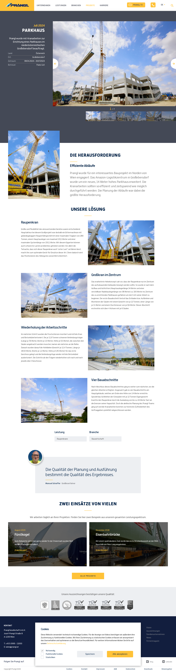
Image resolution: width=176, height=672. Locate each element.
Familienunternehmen (155, 634)
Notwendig (50, 651)
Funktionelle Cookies (54, 654)
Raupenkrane (62, 439)
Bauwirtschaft (98, 439)
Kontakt (84, 669)
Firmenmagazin (152, 641)
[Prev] (55, 63)
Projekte (90, 6)
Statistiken (50, 657)
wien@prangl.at (12, 647)
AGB (115, 669)
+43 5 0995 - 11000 (14, 644)
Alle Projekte (88, 576)
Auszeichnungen (153, 631)
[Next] (173, 63)
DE (162, 5)
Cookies (69, 669)
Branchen (76, 6)
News (148, 638)
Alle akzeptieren (120, 654)
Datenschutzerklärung (56, 644)
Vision (148, 628)
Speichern (90, 654)
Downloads (148, 669)
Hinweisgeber (167, 669)
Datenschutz (130, 669)
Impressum (100, 669)
